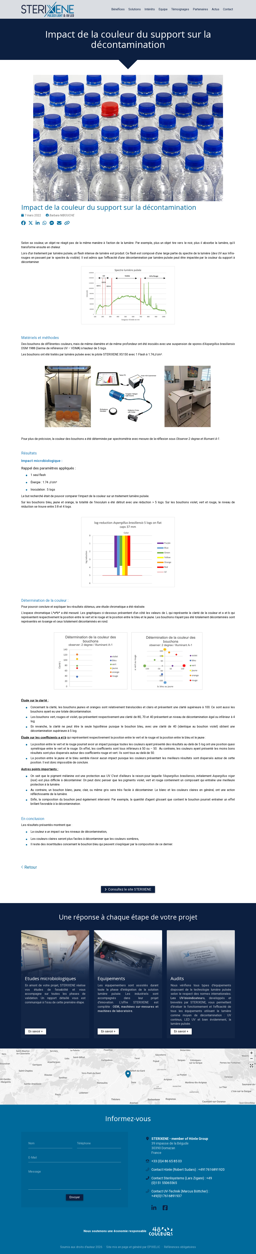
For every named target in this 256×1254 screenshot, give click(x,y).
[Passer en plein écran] (251, 1066)
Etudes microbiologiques (50, 978)
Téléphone (84, 1143)
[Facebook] (165, 1208)
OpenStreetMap (247, 1102)
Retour (30, 867)
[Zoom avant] (251, 1053)
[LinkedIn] (153, 1208)
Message (34, 1171)
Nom (31, 1143)
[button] (128, 1074)
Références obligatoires (180, 1247)
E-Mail (32, 1157)
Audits (177, 978)
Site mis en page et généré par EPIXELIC (133, 1247)
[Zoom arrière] (251, 1058)
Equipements (111, 978)
